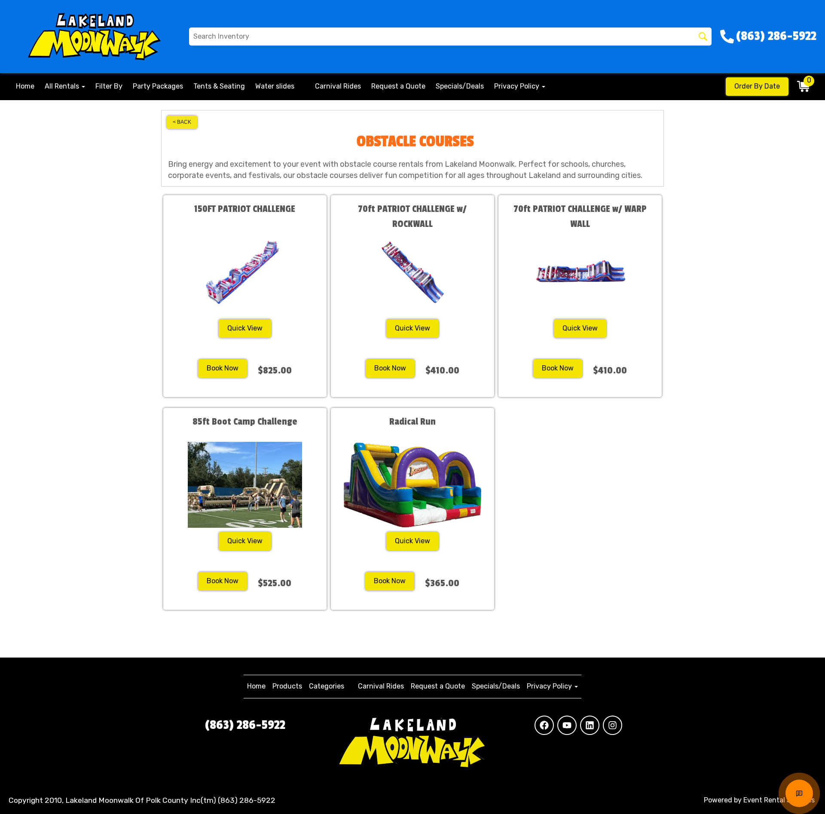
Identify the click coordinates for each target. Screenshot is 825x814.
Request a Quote (398, 86)
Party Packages (158, 86)
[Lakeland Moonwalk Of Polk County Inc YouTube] (567, 725)
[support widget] (799, 793)
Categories (326, 686)
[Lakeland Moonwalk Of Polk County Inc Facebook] (544, 725)
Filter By (108, 86)
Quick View (245, 328)
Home (25, 86)
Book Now (222, 368)
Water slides (274, 86)
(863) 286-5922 (245, 725)
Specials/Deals (460, 86)
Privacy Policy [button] (517, 86)
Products (287, 686)
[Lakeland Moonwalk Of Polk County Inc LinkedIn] (589, 725)
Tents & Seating (219, 86)
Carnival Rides (338, 86)
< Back (182, 122)
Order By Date (757, 86)
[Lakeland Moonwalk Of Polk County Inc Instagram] (612, 725)
